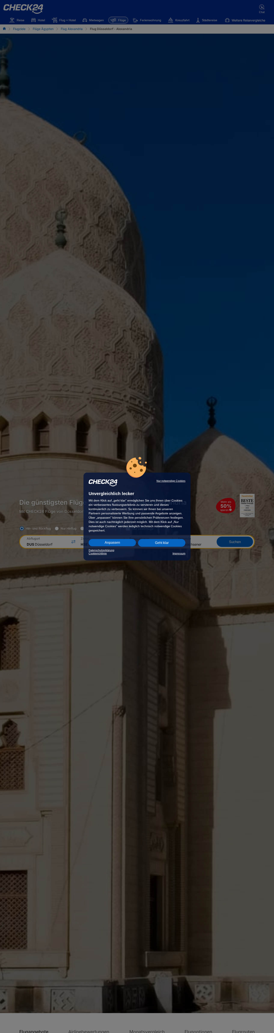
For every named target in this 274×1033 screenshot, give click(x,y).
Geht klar (162, 543)
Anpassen (112, 542)
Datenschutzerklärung (101, 550)
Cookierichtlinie (98, 553)
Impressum (179, 553)
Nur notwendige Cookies (170, 480)
